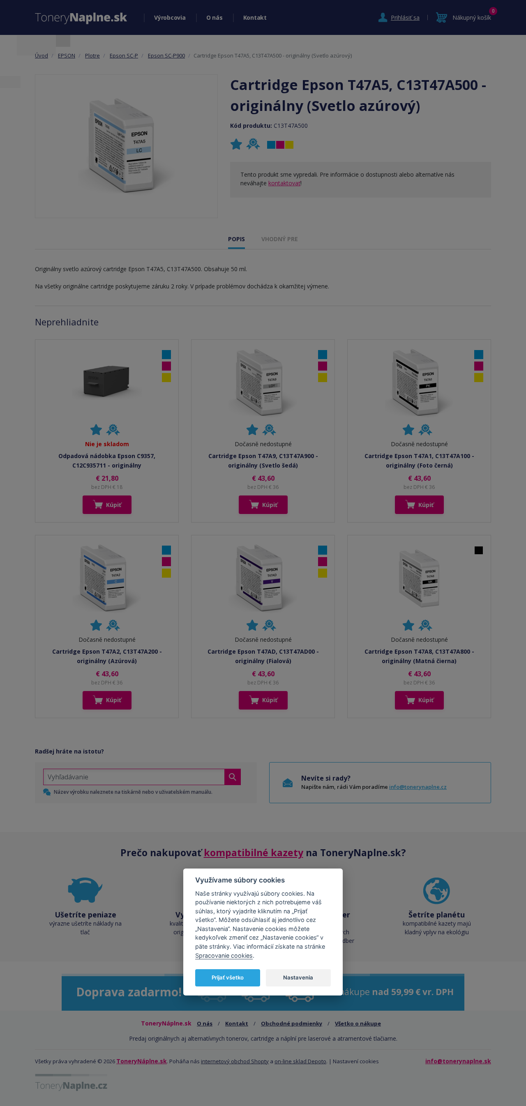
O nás (214, 17)
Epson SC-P (124, 55)
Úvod (41, 55)
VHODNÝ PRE (279, 239)
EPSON (66, 55)
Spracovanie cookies (224, 955)
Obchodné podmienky (291, 1023)
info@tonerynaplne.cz (418, 786)
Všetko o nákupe (358, 1023)
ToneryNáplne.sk (141, 1061)
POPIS (236, 239)
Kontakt (255, 17)
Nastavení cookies (356, 1061)
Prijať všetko (228, 977)
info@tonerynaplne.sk (458, 1061)
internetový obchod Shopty (235, 1061)
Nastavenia (298, 977)
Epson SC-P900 (166, 55)
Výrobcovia (170, 17)
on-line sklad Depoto (300, 1061)
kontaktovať (284, 183)
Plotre (92, 55)
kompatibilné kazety (253, 852)
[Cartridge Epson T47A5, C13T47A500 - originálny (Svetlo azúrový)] (126, 146)
